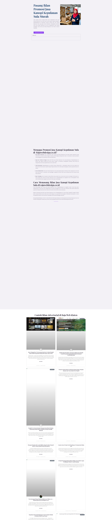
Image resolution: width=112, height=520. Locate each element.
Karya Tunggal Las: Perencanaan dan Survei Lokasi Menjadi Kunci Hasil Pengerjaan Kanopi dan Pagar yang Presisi (41, 353)
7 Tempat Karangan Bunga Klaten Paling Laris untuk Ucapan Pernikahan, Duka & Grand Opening (71, 461)
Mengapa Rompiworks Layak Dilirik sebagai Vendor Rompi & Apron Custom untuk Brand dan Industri (41, 445)
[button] (79, 35)
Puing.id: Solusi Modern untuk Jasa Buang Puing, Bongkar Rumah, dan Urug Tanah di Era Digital (71, 370)
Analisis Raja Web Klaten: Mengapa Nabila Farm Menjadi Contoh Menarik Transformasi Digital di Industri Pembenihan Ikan (71, 354)
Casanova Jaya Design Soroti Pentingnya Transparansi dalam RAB (71, 445)
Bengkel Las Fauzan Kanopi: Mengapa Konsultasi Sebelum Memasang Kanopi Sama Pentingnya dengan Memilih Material (40, 429)
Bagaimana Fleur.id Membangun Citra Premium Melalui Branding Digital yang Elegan (41, 515)
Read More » (41, 361)
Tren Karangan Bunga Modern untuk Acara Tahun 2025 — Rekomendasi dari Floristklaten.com (41, 499)
